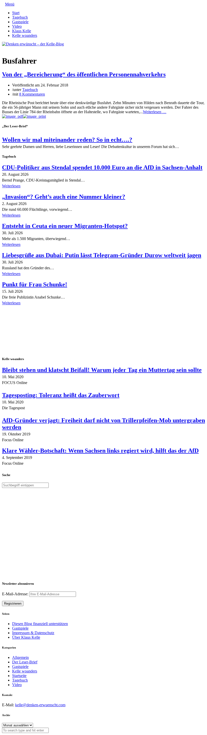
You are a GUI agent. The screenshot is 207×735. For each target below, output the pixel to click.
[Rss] (15, 48)
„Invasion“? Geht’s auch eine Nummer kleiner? (63, 196)
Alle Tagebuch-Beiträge (21, 310)
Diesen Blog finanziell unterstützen (40, 624)
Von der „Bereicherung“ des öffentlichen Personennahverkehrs (84, 74)
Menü (9, 4)
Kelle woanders (24, 35)
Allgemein (20, 657)
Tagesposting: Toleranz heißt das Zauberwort (60, 395)
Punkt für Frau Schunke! (34, 284)
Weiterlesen (11, 186)
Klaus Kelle (21, 31)
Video (17, 26)
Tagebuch (20, 17)
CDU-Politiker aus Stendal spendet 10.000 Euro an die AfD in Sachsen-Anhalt (102, 167)
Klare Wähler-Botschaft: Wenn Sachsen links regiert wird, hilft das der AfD (100, 450)
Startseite (19, 675)
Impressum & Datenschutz (33, 633)
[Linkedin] (11, 48)
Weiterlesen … (154, 112)
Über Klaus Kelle (26, 637)
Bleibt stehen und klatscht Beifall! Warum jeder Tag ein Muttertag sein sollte (102, 370)
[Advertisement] (35, 331)
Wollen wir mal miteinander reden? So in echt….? (67, 139)
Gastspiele (20, 22)
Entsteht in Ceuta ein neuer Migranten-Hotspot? (65, 226)
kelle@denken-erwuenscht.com (40, 705)
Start (15, 13)
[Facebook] (7, 48)
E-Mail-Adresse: (15, 594)
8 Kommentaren (32, 94)
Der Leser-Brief (24, 662)
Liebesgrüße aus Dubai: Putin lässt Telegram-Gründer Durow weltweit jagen (101, 255)
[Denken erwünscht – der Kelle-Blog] (33, 44)
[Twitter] (3, 48)
